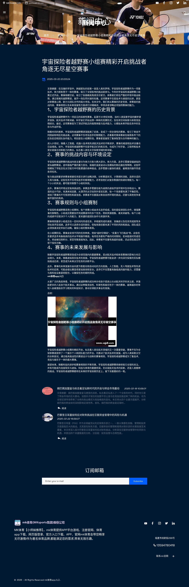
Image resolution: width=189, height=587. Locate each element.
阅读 (64, 408)
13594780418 (165, 545)
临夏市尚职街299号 (13, 3)
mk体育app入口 (52, 580)
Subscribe (138, 481)
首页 (46, 35)
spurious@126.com (36, 3)
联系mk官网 (162, 556)
